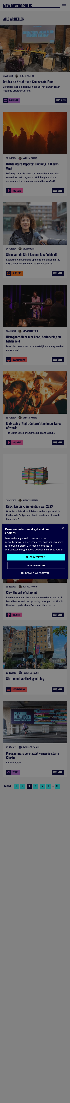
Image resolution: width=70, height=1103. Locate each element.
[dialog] (35, 551)
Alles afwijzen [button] (36, 565)
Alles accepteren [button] (36, 557)
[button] (35, 573)
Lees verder (56, 549)
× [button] (63, 528)
